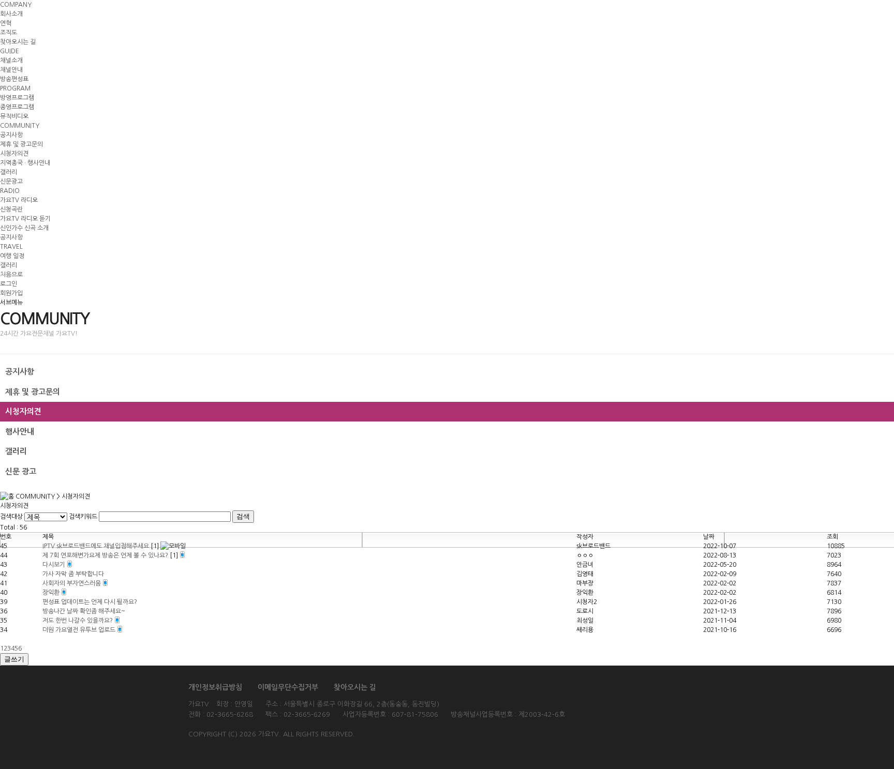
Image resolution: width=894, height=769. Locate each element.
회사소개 (11, 14)
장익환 (51, 593)
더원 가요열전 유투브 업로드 (79, 630)
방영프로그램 (17, 98)
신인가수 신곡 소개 (24, 228)
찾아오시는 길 (18, 42)
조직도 (8, 32)
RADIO (10, 191)
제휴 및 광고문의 (21, 144)
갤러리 (8, 172)
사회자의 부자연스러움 (72, 583)
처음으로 (11, 275)
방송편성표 (14, 79)
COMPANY (16, 5)
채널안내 (11, 70)
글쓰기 (14, 659)
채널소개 (11, 60)
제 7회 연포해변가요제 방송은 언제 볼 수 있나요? (106, 555)
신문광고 (11, 181)
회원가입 (11, 293)
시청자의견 (14, 153)
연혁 (5, 23)
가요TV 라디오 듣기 (25, 219)
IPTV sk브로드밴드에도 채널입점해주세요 (96, 546)
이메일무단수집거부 (288, 687)
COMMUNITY (19, 126)
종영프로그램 (17, 107)
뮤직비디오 (14, 116)
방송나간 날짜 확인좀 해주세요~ (83, 611)
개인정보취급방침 (215, 687)
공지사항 (11, 135)
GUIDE (9, 51)
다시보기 (54, 565)
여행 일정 (12, 256)
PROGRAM (15, 88)
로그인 (8, 284)
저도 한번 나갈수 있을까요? (78, 620)
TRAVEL (11, 247)
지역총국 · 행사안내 (25, 163)
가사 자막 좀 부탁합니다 (73, 574)
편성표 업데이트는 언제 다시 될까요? (89, 602)
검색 (243, 516)
